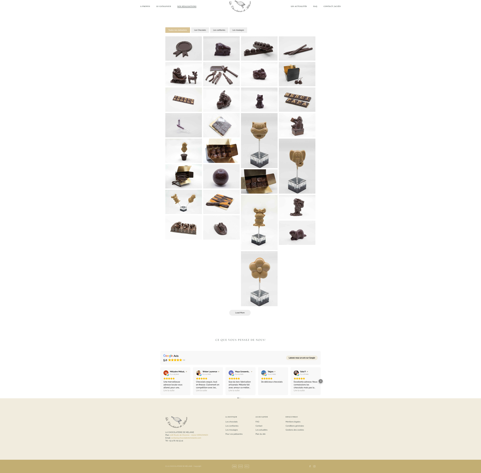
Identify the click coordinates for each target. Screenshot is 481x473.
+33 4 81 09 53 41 (176, 441)
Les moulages (238, 30)
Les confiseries (219, 30)
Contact (259, 426)
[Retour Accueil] (240, 6)
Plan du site (261, 434)
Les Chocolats (200, 30)
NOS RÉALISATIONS (186, 6)
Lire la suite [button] (168, 390)
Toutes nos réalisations (177, 30)
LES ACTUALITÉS (299, 6)
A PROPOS (145, 6)
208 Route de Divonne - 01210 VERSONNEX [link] (189, 435)
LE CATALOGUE (163, 6)
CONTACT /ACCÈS (332, 6)
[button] (160, 381)
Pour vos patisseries (234, 434)
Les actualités (261, 430)
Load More (240, 313)
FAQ (315, 6)
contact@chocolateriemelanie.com (186, 438)
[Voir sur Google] (165, 372)
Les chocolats (231, 422)
